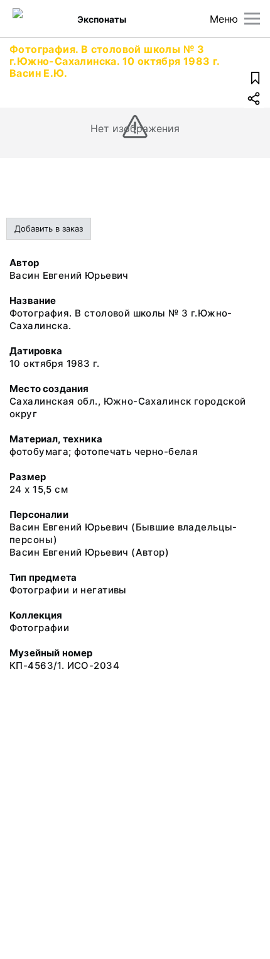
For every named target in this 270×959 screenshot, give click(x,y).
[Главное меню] (252, 18)
